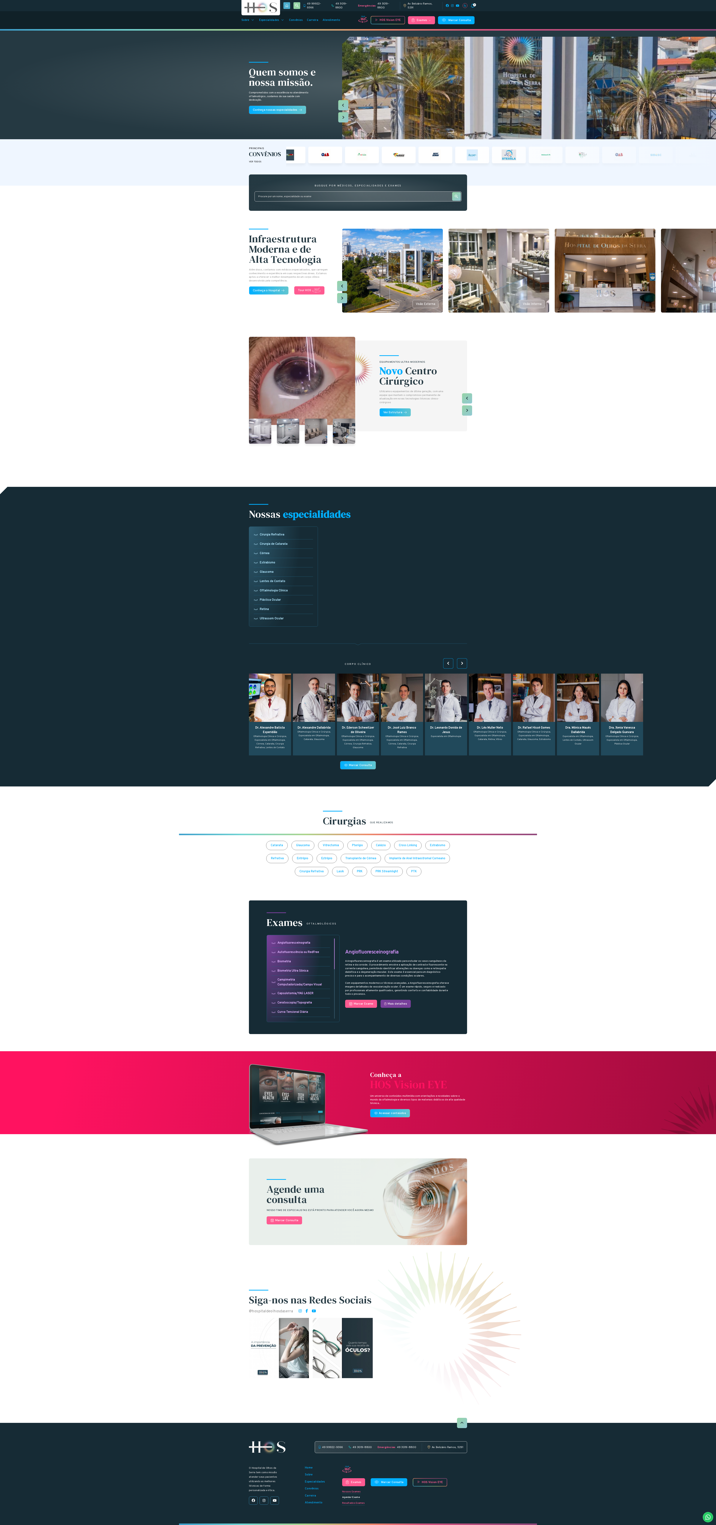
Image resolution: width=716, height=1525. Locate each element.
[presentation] (343, 105)
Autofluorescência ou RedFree (298, 952)
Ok (358, 897)
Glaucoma (267, 572)
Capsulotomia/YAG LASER (295, 993)
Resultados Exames (353, 1503)
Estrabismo (267, 563)
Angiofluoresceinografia (293, 943)
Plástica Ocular (270, 600)
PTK (414, 871)
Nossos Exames (351, 1491)
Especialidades (272, 20)
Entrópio (302, 858)
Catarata (277, 845)
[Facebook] (447, 5)
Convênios (296, 20)
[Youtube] (457, 5)
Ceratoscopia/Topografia (294, 1003)
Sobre (248, 20)
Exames (424, 20)
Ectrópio (326, 858)
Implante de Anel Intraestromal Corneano (417, 858)
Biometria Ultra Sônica (292, 971)
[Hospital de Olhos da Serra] (260, 7)
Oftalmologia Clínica (274, 591)
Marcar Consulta (456, 20)
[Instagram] (452, 5)
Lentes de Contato (272, 581)
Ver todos (255, 161)
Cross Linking (408, 845)
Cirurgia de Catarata (274, 544)
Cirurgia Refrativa (272, 535)
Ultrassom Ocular (272, 618)
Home (309, 1468)
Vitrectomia (331, 845)
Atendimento (331, 20)
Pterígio (357, 845)
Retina (264, 609)
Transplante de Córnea (360, 858)
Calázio (381, 845)
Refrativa (277, 858)
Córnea (264, 553)
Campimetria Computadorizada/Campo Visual (299, 982)
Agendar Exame (351, 1497)
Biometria (284, 961)
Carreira (312, 20)
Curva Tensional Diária (292, 1012)
